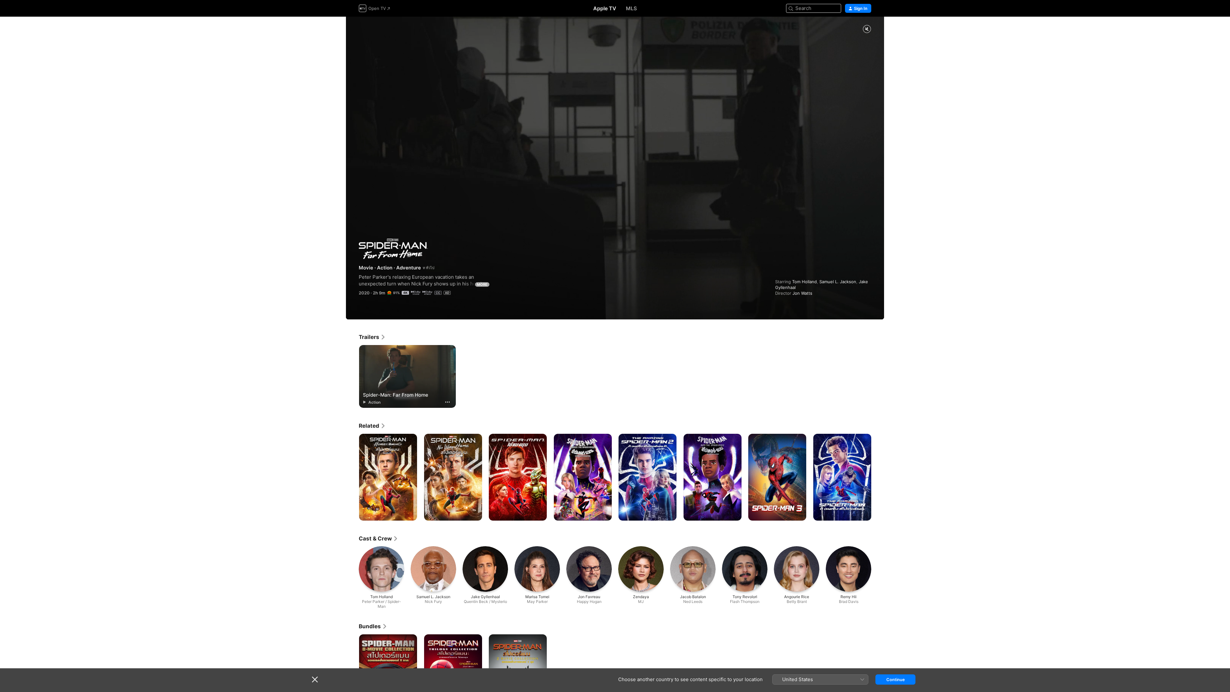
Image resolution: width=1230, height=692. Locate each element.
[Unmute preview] (866, 29)
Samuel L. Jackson (837, 281)
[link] (372, 337)
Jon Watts (802, 293)
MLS (631, 8)
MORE (482, 284)
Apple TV (604, 8)
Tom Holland (804, 281)
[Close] (315, 679)
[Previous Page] (352, 477)
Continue (895, 679)
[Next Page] (877, 477)
